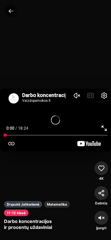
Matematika (57, 204)
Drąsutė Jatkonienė (23, 204)
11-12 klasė (16, 213)
